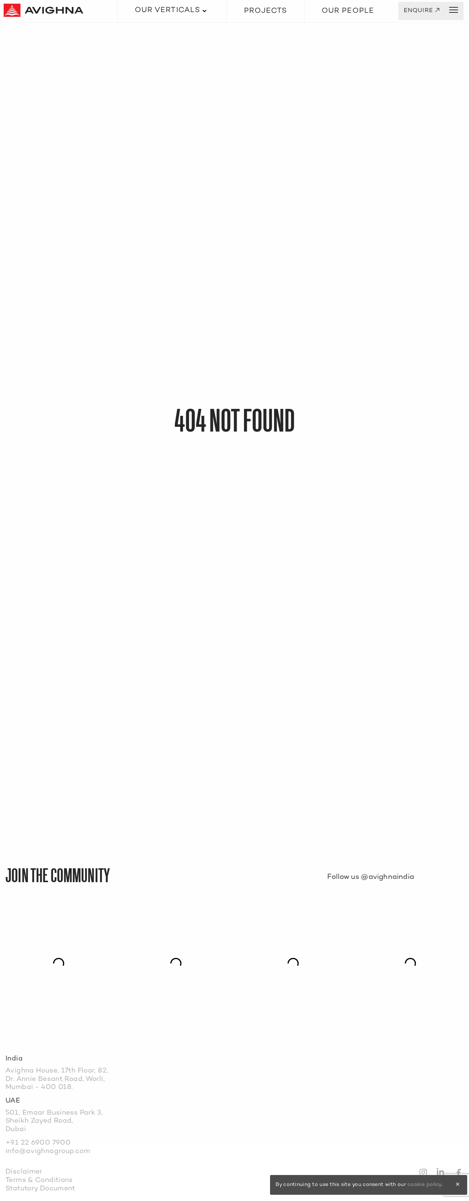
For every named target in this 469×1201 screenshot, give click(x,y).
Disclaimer (24, 1172)
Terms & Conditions (39, 1180)
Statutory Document (40, 1189)
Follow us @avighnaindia (370, 877)
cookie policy (424, 1184)
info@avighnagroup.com (47, 1151)
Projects (265, 11)
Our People (348, 11)
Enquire (422, 11)
